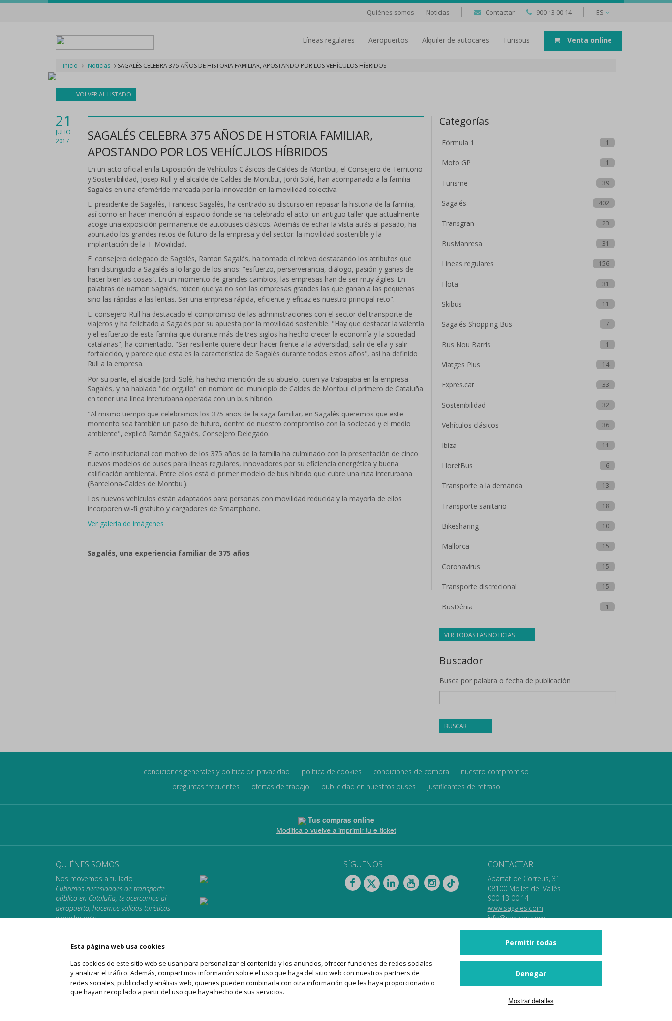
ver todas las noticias (480, 635)
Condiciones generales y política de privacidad (217, 771)
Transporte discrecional (479, 586)
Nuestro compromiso (495, 771)
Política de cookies (332, 771)
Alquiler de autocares (455, 40)
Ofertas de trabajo (280, 786)
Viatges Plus (461, 364)
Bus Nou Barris (466, 344)
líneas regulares (329, 40)
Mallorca (455, 546)
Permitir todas (531, 942)
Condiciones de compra (411, 771)
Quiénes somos (390, 12)
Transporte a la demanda (482, 485)
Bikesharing (460, 526)
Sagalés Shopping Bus (477, 324)
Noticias (438, 12)
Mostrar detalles (531, 1000)
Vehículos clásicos (470, 425)
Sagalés (454, 203)
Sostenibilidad (464, 405)
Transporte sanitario (474, 505)
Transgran (458, 223)
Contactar (500, 12)
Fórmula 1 (458, 142)
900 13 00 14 (554, 12)
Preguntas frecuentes (206, 786)
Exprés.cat (458, 384)
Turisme (455, 183)
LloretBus (457, 465)
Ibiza (449, 445)
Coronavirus (461, 566)
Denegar (531, 973)
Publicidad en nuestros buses (368, 786)
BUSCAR (456, 726)
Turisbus (516, 40)
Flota (450, 283)
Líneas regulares (468, 263)
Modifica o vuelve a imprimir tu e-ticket (336, 830)
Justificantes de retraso (464, 786)
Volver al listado (103, 94)
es (600, 12)
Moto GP (456, 162)
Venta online (588, 40)
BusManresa (462, 243)
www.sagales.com (515, 908)
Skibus (452, 304)
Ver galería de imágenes (126, 523)
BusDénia (457, 606)
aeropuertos (388, 40)
